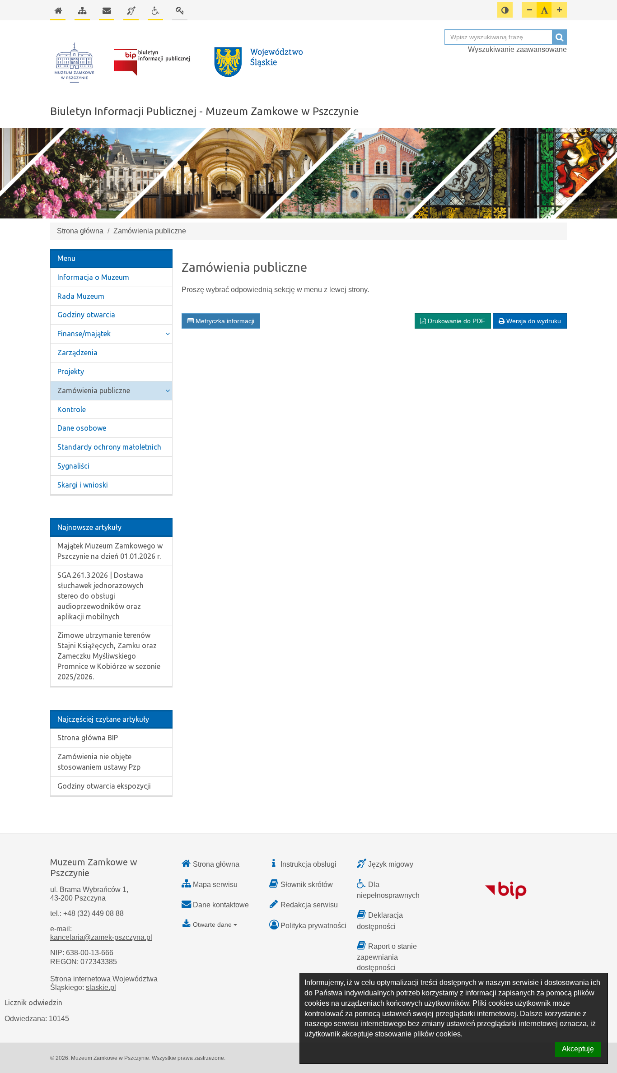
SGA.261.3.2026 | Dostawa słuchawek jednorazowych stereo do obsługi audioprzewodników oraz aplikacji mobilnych (100, 595)
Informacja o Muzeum (93, 277)
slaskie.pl (101, 987)
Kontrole (71, 409)
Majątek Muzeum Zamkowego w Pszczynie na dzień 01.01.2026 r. (110, 551)
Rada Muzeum (80, 296)
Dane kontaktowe (221, 905)
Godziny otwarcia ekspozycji (104, 786)
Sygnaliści (73, 466)
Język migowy (390, 864)
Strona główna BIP (87, 738)
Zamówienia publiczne (93, 390)
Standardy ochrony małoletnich (109, 447)
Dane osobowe (81, 428)
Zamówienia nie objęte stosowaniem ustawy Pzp (98, 761)
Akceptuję (578, 1049)
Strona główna (80, 231)
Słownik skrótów (306, 884)
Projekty (70, 371)
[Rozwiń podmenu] (167, 334)
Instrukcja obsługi (308, 864)
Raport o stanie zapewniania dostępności (387, 957)
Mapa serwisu (215, 884)
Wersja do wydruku (533, 321)
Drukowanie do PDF (455, 321)
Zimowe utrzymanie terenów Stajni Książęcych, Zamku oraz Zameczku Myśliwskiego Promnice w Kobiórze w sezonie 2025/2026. (108, 655)
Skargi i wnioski (82, 485)
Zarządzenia (77, 352)
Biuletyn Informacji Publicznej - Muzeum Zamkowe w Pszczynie (204, 111)
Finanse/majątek (84, 334)
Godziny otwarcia (86, 315)
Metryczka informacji (224, 321)
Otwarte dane (212, 924)
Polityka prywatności (313, 925)
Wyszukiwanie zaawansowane (517, 49)
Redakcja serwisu (309, 905)
